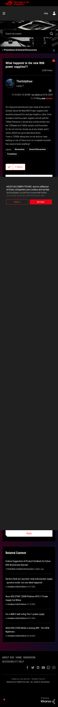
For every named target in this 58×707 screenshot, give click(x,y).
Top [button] (4, 699)
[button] (9, 167)
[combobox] (29, 33)
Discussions (19, 149)
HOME (19, 657)
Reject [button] (17, 202)
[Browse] (5, 13)
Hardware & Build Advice (16, 587)
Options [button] (54, 50)
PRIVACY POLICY (38, 679)
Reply (29, 533)
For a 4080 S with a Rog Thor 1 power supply (25, 614)
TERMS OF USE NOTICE (20, 679)
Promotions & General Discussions (20, 50)
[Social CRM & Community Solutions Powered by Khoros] (48, 700)
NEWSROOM (29, 657)
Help (46, 13)
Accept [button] (40, 202)
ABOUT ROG (8, 657)
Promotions (12, 154)
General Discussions (37, 149)
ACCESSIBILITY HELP (13, 661)
